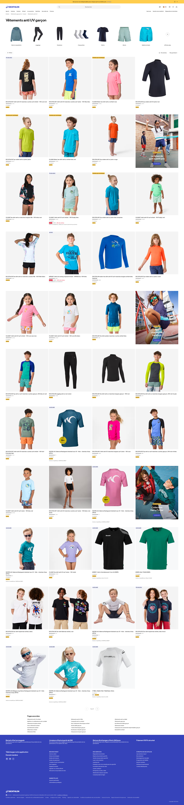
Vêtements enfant (119, 725)
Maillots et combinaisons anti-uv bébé (37, 721)
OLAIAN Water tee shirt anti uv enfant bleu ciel (62, 159)
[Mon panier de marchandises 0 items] (176, 7)
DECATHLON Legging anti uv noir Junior (60, 394)
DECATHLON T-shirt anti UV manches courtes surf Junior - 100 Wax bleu (69, 102)
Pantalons (59, 45)
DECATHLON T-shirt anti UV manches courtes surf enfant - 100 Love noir (26, 102)
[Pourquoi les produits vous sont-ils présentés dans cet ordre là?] (159, 53)
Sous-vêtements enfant (33, 725)
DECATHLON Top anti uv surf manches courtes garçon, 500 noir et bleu (156, 451)
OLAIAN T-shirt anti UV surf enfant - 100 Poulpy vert (150, 217)
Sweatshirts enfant (120, 729)
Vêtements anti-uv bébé (121, 719)
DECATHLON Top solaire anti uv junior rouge (105, 159)
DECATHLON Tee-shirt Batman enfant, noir (61, 631)
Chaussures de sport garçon (78, 731)
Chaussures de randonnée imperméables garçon (127, 727)
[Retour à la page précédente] (86, 709)
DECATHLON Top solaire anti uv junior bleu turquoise (107, 217)
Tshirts (103, 45)
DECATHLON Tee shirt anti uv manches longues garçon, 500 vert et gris (156, 394)
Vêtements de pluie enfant (34, 723)
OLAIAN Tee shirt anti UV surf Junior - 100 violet (62, 572)
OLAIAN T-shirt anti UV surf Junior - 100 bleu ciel (19, 511)
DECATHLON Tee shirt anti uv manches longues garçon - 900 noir (111, 394)
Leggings (38, 45)
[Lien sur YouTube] (10, 759)
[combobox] (174, 53)
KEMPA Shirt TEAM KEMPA (143, 572)
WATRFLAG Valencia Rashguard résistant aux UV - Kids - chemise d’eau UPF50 (69, 452)
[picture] (27, 78)
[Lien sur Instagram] (13, 759)
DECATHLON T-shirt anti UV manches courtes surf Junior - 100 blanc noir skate (70, 511)
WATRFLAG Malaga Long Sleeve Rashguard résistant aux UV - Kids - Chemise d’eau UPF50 (25, 691)
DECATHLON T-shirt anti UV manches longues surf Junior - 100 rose (111, 451)
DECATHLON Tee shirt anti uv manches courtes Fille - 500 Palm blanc (25, 276)
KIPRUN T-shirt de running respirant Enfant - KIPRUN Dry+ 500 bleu (68, 276)
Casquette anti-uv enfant (77, 721)
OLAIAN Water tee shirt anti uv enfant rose (104, 102)
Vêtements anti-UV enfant (34, 719)
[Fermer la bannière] (177, 2)
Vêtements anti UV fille (77, 719)
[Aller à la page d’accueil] (12, 7)
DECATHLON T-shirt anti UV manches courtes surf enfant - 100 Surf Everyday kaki (25, 452)
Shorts (124, 45)
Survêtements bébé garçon (122, 723)
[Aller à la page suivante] (97, 709)
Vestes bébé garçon (76, 725)
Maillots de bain (146, 45)
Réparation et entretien (171, 11)
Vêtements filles (31, 731)
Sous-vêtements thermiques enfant (80, 723)
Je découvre (157, 163)
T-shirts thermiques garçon (78, 727)
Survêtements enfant (32, 727)
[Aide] (169, 7)
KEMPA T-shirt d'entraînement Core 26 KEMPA (105, 572)
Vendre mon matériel (158, 11)
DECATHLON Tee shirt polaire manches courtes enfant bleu (109, 336)
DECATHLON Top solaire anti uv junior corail (148, 276)
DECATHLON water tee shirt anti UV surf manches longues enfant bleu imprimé (112, 277)
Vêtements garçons (120, 721)
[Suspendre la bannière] (175, 2)
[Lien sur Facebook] (7, 759)
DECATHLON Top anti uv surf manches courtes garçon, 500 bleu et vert (26, 394)
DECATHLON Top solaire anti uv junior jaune (18, 159)
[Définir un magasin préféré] (160, 7)
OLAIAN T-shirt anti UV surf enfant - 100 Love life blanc (64, 336)
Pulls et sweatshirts (16, 45)
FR (165, 7)
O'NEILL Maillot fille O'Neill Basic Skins (103, 691)
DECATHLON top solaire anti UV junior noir (148, 102)
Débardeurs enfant (32, 729)
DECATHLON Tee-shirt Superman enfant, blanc (19, 631)
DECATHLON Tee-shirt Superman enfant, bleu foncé (150, 631)
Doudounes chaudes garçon (78, 729)
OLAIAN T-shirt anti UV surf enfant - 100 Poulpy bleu (64, 217)
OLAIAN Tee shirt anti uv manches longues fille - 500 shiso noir (24, 217)
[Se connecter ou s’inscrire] (173, 7)
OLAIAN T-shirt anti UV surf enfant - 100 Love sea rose (21, 336)
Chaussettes (81, 45)
